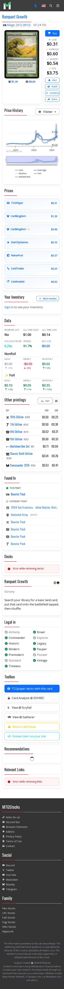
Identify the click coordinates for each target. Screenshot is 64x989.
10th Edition (16, 417)
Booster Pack (18, 494)
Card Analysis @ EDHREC (28, 698)
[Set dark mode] (36, 6)
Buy (54, 33)
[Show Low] (19, 170)
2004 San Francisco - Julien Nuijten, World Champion (34, 507)
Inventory (54, 92)
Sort (47, 401)
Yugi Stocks (8, 922)
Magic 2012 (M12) (18, 25)
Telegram (11, 889)
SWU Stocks (9, 926)
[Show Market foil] (22, 176)
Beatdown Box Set (19, 446)
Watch (54, 86)
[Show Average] (40, 170)
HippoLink (8, 931)
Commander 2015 (19, 465)
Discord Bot (13, 822)
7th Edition (16, 424)
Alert (54, 80)
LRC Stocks (8, 913)
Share (54, 99)
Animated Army (19, 515)
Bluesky (10, 884)
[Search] (51, 5)
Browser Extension (17, 827)
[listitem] (7, 5)
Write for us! (13, 817)
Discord (10, 865)
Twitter (10, 870)
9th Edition (16, 439)
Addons (10, 831)
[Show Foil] (37, 173)
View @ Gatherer (23, 717)
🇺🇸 (43, 5)
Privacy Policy (14, 836)
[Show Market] (20, 173)
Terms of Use (14, 841)
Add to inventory (50, 298)
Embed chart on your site (29, 736)
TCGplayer (47, 111)
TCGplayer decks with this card (32, 689)
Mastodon (12, 879)
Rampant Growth (14, 17)
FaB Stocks (8, 917)
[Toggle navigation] (57, 6)
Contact (10, 846)
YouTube (11, 875)
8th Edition (16, 431)
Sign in (9, 307)
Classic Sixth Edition (21, 453)
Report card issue (24, 727)
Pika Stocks (8, 908)
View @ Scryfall (21, 708)
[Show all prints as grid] (56, 401)
